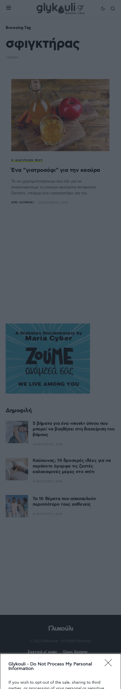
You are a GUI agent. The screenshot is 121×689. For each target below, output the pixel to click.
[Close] (110, 664)
